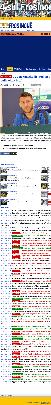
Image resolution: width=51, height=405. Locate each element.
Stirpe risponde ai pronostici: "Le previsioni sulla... (23, 202)
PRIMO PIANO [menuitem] (19, 69)
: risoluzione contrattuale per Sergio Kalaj (30, 253)
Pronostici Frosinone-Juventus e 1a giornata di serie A (30, 220)
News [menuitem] (10, 69)
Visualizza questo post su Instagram (18, 145)
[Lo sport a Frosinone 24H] (16, 25)
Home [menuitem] (3, 69)
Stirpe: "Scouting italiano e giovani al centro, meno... (24, 170)
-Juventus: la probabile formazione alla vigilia (32, 243)
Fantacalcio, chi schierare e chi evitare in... (21, 194)
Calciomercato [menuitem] (31, 69)
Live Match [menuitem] (42, 69)
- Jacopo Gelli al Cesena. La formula (28, 341)
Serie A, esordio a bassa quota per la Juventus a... (23, 186)
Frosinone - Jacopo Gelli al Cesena (30, 374)
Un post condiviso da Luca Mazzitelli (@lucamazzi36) (24, 148)
